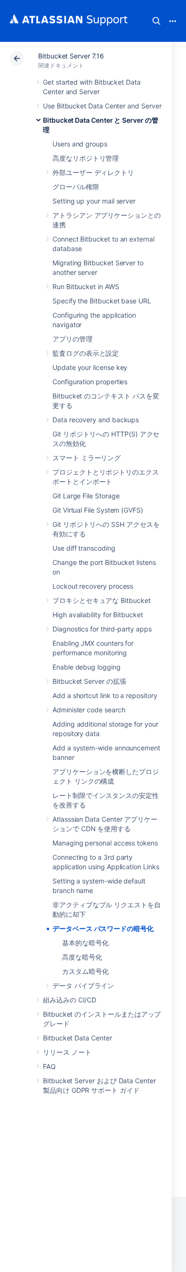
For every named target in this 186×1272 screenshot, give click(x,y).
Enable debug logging (86, 667)
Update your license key (89, 367)
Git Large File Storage (85, 496)
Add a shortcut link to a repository (104, 695)
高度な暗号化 (82, 957)
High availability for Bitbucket (97, 615)
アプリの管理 (72, 339)
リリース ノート (67, 1052)
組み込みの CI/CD (69, 1000)
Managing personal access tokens (105, 843)
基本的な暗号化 (85, 943)
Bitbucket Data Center (77, 1038)
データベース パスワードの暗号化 (103, 928)
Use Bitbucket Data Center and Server (102, 106)
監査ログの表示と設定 (85, 353)
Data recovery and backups (95, 420)
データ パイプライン (83, 985)
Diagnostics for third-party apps (102, 629)
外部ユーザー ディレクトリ (93, 172)
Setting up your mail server (93, 201)
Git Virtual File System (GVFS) (97, 510)
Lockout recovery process (92, 586)
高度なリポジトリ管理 (85, 158)
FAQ (49, 1066)
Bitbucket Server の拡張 (89, 681)
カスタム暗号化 (85, 971)
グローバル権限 (75, 187)
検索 (156, 21)
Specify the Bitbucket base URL (101, 301)
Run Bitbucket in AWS (85, 286)
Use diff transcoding (83, 548)
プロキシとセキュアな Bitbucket (101, 600)
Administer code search (88, 710)
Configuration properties (89, 382)
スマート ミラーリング (86, 458)
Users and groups (79, 144)
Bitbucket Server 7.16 (71, 56)
